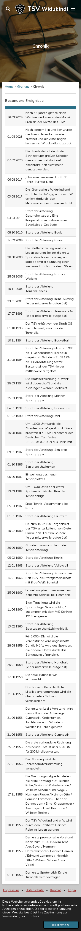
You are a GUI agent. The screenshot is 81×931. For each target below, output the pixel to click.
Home (9, 86)
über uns (23, 86)
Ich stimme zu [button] (61, 924)
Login (72, 890)
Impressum (11, 890)
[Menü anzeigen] (73, 8)
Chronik (38, 86)
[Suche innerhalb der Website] (8, 8)
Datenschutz (35, 890)
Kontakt (55, 890)
